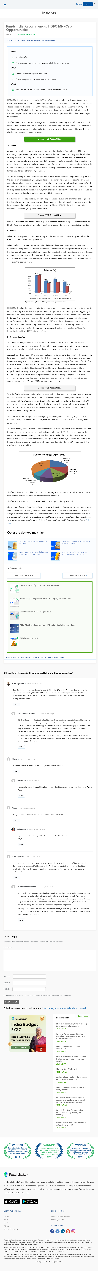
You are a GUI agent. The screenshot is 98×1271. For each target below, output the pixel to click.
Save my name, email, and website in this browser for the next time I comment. (39, 995)
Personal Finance (33, 40)
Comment (8, 947)
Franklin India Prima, (68, 328)
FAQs (6, 1220)
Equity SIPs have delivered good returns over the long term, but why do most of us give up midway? (71, 1100)
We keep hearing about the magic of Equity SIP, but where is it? (71, 1079)
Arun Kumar (61, 1072)
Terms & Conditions (11, 1229)
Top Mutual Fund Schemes (60, 1216)
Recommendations (48, 40)
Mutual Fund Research (41, 22)
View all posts (82, 1016)
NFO (76, 22)
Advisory (10, 40)
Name (7, 976)
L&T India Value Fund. (37, 331)
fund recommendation (21, 657)
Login (88, 4)
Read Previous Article (24, 576)
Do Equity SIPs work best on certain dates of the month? (71, 1124)
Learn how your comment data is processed (64, 1008)
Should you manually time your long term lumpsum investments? (71, 1025)
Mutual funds (20, 40)
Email (7, 983)
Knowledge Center (57, 1220)
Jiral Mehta (61, 1029)
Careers (6, 1216)
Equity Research (63, 22)
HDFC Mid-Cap (65, 205)
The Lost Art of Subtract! (66, 1069)
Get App (79, 4)
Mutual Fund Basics (16, 22)
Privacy (6, 1226)
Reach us (7, 1223)
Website (7, 989)
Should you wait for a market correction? (68, 1048)
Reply (16, 704)
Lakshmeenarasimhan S (26, 34)
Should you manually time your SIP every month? (71, 1089)
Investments (36, 657)
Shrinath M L (61, 1082)
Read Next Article (77, 576)
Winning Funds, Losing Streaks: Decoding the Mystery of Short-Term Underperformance (71, 1036)
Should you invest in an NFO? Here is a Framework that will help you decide (71, 1059)
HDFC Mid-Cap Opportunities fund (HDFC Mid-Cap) (30, 100)
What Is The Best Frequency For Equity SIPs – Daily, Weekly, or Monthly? (69, 1112)
